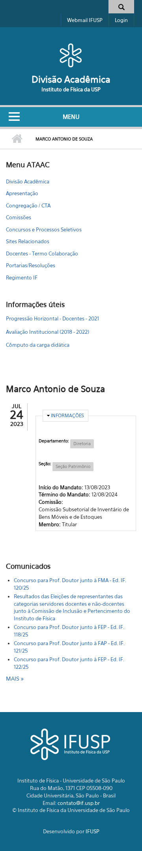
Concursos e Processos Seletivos (44, 229)
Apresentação (22, 193)
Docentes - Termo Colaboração (42, 253)
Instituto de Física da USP (71, 89)
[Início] (71, 55)
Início (17, 139)
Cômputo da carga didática (37, 345)
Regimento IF (21, 277)
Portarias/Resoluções (30, 265)
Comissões (18, 217)
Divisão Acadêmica (71, 79)
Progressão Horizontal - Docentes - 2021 (52, 318)
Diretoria (82, 443)
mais (13, 678)
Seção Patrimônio (73, 466)
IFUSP (92, 831)
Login (121, 20)
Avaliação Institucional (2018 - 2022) (47, 332)
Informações (67, 415)
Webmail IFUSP (85, 20)
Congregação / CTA (28, 205)
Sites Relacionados (27, 241)
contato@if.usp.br (79, 803)
